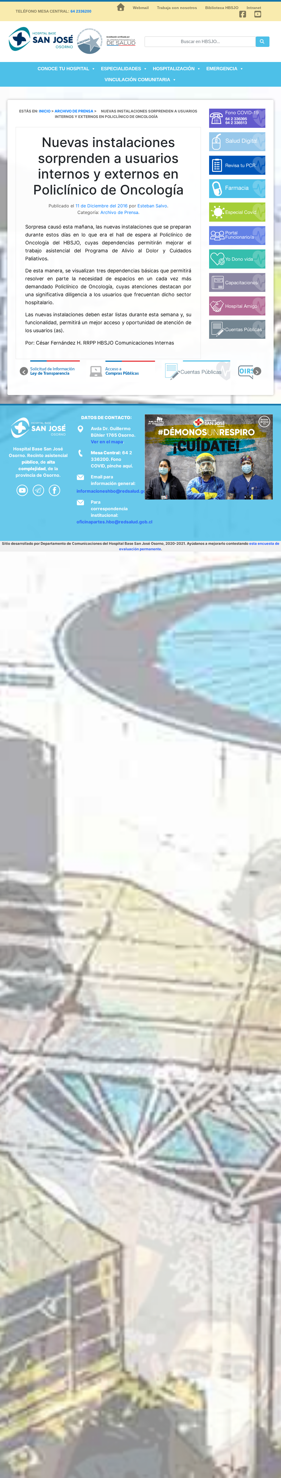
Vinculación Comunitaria (137, 79)
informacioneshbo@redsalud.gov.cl (115, 491)
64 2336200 (81, 11)
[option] (65, 371)
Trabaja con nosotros (177, 7)
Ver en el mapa (107, 441)
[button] (24, 371)
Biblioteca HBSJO (221, 7)
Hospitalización (174, 68)
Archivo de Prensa (119, 212)
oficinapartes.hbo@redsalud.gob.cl (114, 521)
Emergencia (221, 68)
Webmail (141, 7)
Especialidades (121, 68)
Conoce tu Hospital (63, 68)
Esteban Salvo (152, 205)
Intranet (254, 7)
